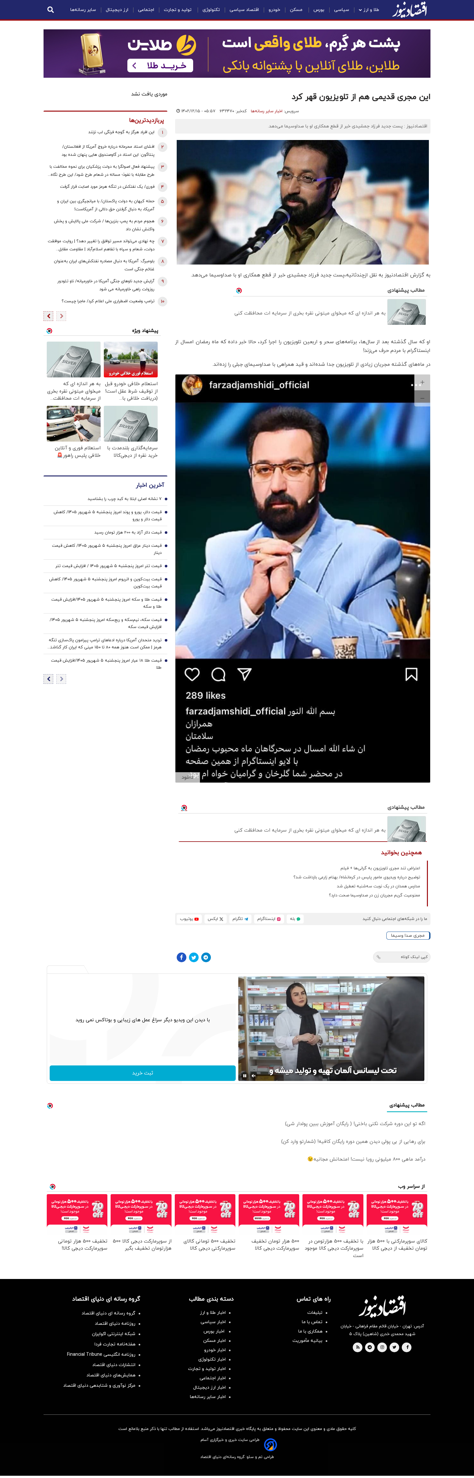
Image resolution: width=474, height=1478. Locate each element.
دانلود (187, 777)
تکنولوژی (211, 10)
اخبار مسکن (214, 1341)
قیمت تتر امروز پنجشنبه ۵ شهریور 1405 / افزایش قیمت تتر (108, 566)
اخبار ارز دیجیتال (209, 1387)
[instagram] (382, 1348)
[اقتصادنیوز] (382, 1306)
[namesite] (409, 9)
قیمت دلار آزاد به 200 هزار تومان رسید (128, 532)
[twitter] (394, 1348)
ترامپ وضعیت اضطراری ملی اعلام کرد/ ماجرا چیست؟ (108, 301)
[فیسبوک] (181, 957)
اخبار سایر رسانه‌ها (266, 111)
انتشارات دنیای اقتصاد (113, 1365)
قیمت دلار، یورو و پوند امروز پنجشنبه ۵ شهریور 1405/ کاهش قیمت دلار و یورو (108, 515)
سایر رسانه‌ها (83, 10)
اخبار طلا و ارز (213, 1313)
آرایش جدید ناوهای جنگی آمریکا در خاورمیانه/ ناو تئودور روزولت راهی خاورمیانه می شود (105, 285)
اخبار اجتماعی (213, 1378)
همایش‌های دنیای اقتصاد (110, 1375)
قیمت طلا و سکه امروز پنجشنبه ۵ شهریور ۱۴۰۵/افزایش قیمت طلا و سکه (106, 603)
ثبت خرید (142, 1073)
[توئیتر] (194, 957)
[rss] (358, 1348)
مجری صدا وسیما (408, 936)
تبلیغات (314, 1313)
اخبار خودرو (215, 1350)
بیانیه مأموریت (307, 1341)
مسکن (297, 10)
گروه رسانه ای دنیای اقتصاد (108, 1313)
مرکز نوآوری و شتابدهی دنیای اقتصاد (99, 1386)
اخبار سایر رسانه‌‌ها (208, 1397)
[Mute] (254, 1076)
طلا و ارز (371, 10)
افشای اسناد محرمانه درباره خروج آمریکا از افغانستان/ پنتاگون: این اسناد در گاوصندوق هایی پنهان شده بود (108, 151)
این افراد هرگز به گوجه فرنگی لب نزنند (121, 132)
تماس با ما (312, 1322)
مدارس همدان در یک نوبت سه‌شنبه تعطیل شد (378, 886)
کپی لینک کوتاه (414, 957)
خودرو (274, 10)
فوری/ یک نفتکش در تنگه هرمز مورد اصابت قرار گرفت (107, 187)
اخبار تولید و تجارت (207, 1369)
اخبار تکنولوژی (212, 1359)
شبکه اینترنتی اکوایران (113, 1334)
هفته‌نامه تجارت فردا (114, 1344)
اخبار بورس (214, 1331)
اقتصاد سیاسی (244, 10)
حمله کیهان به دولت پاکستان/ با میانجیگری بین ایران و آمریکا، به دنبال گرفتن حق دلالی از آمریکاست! (105, 205)
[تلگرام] (206, 957)
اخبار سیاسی (213, 1322)
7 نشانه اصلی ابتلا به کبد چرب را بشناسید (125, 499)
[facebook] (407, 1348)
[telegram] (370, 1348)
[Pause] (245, 1076)
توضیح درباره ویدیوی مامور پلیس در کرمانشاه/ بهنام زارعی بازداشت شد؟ (356, 877)
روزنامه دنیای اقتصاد (115, 1324)
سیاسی (341, 10)
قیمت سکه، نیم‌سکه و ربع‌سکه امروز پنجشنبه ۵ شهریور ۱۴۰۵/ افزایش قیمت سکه (106, 623)
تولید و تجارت (178, 10)
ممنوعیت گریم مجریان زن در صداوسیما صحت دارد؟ (374, 895)
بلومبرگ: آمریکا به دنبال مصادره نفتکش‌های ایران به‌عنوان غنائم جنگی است (104, 265)
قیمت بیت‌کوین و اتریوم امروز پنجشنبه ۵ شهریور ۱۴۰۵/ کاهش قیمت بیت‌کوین (105, 582)
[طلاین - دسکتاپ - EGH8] (237, 53)
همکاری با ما (310, 1331)
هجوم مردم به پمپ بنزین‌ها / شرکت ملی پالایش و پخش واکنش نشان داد (104, 225)
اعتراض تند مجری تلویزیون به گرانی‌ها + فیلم (380, 868)
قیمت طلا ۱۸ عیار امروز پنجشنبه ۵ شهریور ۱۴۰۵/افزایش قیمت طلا (106, 664)
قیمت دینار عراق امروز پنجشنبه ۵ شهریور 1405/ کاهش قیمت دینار (107, 549)
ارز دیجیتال (117, 10)
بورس (318, 10)
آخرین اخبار (150, 485)
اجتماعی (146, 10)
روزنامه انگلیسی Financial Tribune (101, 1355)
